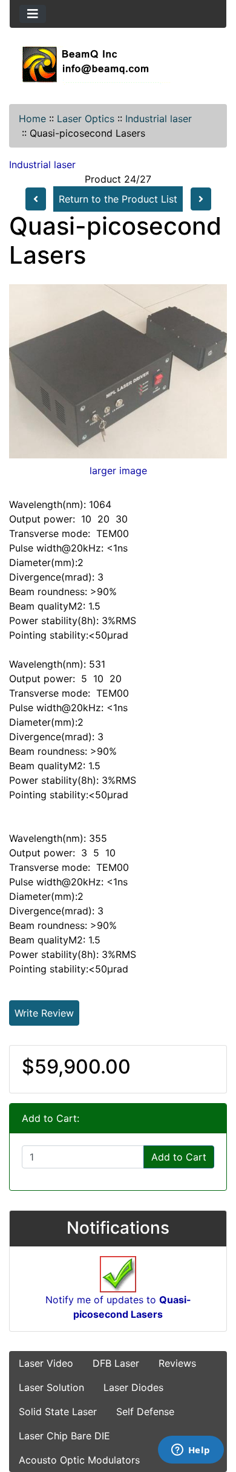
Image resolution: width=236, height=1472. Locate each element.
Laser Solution (51, 1387)
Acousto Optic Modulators (79, 1460)
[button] (213, 1412)
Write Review (44, 1013)
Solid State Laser (58, 1411)
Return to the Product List (118, 199)
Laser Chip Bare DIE (64, 1436)
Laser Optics (85, 118)
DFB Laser (116, 1363)
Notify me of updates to (118, 1307)
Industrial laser (158, 118)
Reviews (177, 1363)
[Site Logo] (118, 64)
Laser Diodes (133, 1387)
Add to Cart (178, 1157)
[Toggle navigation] (32, 14)
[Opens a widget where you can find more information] (190, 1451)
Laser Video (46, 1363)
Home (32, 118)
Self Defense (145, 1411)
